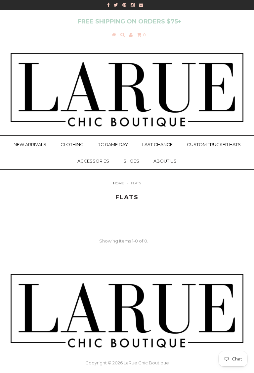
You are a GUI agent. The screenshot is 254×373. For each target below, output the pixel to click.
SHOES (131, 161)
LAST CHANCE (157, 144)
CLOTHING (72, 144)
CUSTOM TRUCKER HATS (214, 144)
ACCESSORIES (93, 161)
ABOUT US (165, 161)
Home (118, 183)
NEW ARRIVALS (30, 144)
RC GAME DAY (113, 144)
